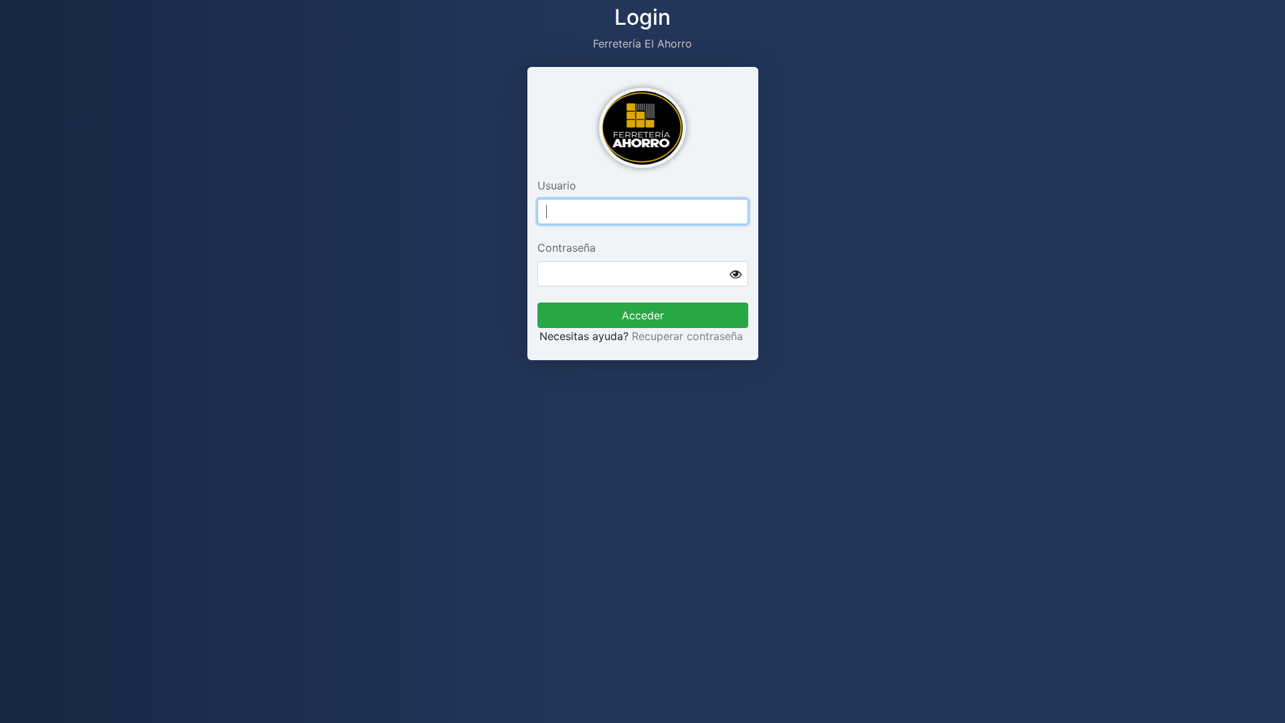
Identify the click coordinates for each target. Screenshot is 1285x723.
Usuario (556, 185)
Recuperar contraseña (687, 336)
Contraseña (566, 247)
